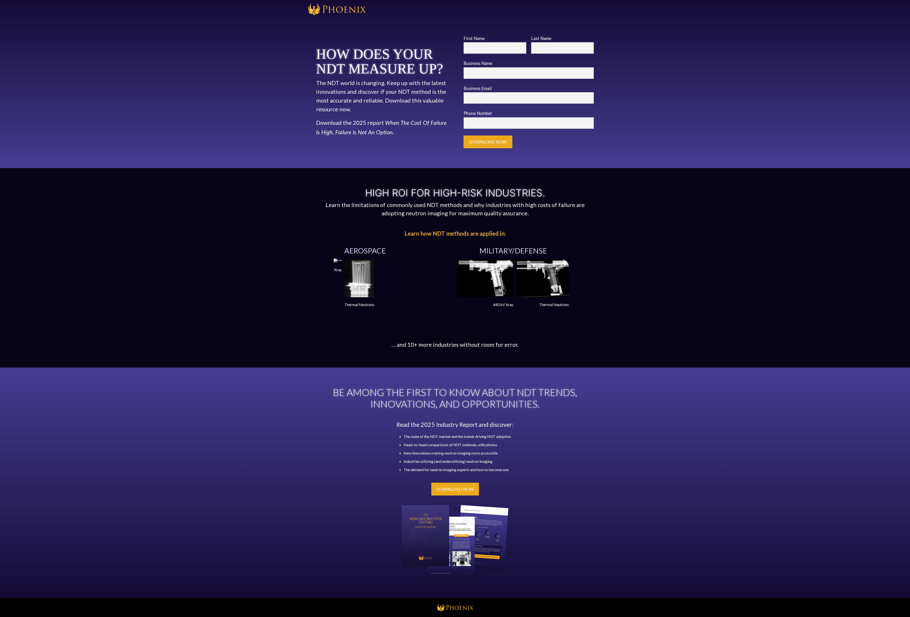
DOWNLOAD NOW (455, 489)
